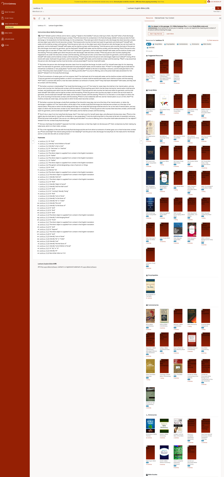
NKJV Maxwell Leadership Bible (206, 213)
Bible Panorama (192, 324)
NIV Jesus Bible (164, 161)
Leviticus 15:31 (44, 246)
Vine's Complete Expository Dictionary (178, 462)
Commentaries (153, 305)
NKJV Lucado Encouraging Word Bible (179, 214)
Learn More (170, 34)
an (76, 113)
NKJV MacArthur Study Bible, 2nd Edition (192, 214)
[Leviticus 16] (141, 140)
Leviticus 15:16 (44, 208)
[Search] (218, 8)
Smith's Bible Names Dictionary (165, 461)
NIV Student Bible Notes (193, 162)
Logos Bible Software (50, 267)
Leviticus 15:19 (44, 217)
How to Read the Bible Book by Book (179, 348)
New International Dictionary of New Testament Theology (206, 437)
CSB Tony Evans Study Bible (150, 110)
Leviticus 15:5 (44, 151)
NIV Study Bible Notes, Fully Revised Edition (150, 76)
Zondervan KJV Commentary (150, 403)
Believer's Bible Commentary (178, 325)
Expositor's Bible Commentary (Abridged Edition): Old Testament (165, 77)
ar (135, 118)
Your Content (169, 18)
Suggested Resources (155, 56)
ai (46, 92)
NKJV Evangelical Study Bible (165, 213)
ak (130, 96)
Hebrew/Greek (160, 18)
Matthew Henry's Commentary (192, 348)
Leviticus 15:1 (44, 141)
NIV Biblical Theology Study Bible (164, 137)
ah (88, 85)
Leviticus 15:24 (44, 227)
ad (41, 80)
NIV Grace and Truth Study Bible (151, 162)
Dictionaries (152, 415)
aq (85, 118)
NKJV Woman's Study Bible (192, 239)
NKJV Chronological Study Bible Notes (207, 187)
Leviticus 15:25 (44, 229)
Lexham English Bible (45, 264)
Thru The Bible (178, 374)
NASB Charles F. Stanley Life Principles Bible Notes (206, 112)
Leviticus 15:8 (44, 165)
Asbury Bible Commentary (163, 325)
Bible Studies (152, 475)
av (81, 131)
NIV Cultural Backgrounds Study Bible (193, 137)
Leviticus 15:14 (44, 194)
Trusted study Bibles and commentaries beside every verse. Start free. (119, 2)
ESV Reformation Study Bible (178, 110)
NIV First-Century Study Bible (206, 137)
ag (64, 85)
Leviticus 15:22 (44, 224)
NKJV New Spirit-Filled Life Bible (151, 239)
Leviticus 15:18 (44, 210)
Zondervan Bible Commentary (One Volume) (193, 376)
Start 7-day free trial (156, 34)
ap (58, 118)
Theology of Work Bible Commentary (165, 375)
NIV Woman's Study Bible (164, 187)
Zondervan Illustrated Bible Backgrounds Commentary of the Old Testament (207, 378)
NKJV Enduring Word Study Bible (151, 213)
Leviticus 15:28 (44, 234)
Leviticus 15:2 (44, 144)
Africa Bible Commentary (150, 325)
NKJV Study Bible (165, 238)
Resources (149, 18)
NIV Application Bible (150, 137)
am (68, 110)
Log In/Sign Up (215, 2)
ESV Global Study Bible (165, 110)
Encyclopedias (153, 275)
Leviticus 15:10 (44, 175)
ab (42, 72)
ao (86, 116)
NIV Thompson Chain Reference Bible (151, 188)
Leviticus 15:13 (44, 186)
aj (62, 94)
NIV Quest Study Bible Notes (178, 162)
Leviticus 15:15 (44, 201)
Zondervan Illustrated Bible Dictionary (192, 462)
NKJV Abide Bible (179, 186)
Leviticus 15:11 (44, 177)
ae (99, 80)
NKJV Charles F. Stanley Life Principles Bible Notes (192, 189)
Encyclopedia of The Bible (150, 295)
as (61, 123)
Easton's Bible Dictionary (164, 435)
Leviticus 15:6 (44, 155)
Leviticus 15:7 (44, 160)
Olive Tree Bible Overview (150, 375)
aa (86, 70)
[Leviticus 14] (33, 140)
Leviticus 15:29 (44, 236)
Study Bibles (152, 90)
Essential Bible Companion (205, 325)
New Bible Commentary (205, 348)
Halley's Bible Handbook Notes (165, 348)
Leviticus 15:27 (44, 232)
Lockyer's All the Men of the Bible (178, 435)
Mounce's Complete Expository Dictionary (177, 77)
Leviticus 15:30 (44, 239)
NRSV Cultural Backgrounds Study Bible (207, 239)
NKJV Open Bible (151, 461)
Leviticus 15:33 (44, 251)
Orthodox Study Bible (150, 264)
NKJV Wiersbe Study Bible (178, 239)
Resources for (155, 40)
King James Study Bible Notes (193, 110)
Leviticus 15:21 (44, 222)
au (52, 131)
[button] (214, 2)
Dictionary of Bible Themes (151, 435)
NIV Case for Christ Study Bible (179, 137)
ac (78, 76)
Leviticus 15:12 (44, 182)
